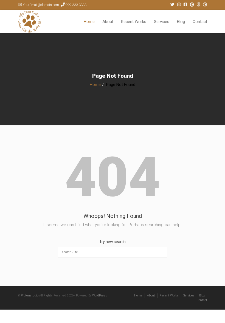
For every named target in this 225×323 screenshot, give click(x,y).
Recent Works (133, 21)
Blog (181, 21)
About (107, 21)
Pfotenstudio (29, 295)
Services (161, 21)
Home (89, 21)
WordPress (99, 295)
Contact (200, 21)
